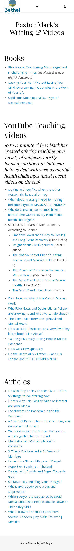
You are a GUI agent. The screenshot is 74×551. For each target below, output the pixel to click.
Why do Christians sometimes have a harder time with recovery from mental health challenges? (35, 214)
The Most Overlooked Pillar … (33, 290)
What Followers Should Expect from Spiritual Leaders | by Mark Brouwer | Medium (35, 517)
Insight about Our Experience (33, 245)
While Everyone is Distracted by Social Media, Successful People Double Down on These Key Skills (38, 501)
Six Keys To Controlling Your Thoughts (35, 481)
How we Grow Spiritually (25, 349)
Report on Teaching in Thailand (30, 466)
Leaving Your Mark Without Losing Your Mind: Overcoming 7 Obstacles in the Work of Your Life (38, 87)
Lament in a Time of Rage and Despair (35, 461)
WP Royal (47, 543)
